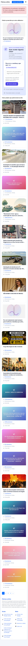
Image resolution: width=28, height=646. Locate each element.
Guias (4, 611)
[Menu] (25, 2)
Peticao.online (5, 2)
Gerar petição (13, 84)
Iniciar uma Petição (17, 2)
